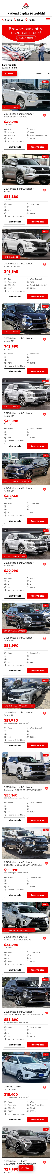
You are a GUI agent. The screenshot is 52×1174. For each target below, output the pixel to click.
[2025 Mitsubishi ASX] (26, 918)
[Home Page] (26, 5)
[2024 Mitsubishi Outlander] (26, 95)
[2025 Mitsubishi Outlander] (26, 319)
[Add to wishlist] (45, 115)
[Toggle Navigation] (48, 19)
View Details (15, 147)
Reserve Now (37, 147)
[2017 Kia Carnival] (26, 1067)
